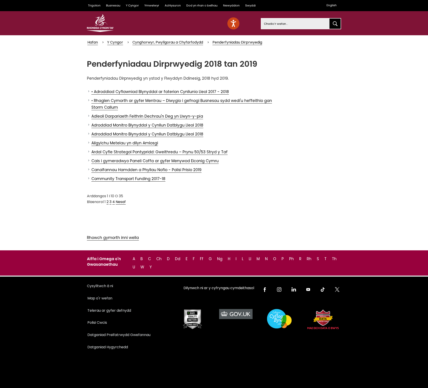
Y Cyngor (132, 5)
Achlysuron (173, 5)
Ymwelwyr (151, 5)
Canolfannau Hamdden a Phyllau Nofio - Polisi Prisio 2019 (146, 169)
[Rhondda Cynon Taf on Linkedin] (294, 289)
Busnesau (113, 5)
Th (334, 258)
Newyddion (231, 5)
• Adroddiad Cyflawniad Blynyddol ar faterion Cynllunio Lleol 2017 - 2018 (160, 91)
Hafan (92, 42)
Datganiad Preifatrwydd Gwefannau (118, 334)
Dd (177, 258)
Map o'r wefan (99, 298)
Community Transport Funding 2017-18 (128, 178)
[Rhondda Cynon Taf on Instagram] (279, 289)
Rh (309, 258)
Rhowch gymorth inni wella (113, 237)
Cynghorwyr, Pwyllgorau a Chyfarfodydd (167, 42)
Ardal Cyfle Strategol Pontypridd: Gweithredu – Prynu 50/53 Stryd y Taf (159, 152)
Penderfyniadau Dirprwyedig (237, 42)
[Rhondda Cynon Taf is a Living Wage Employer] (279, 318)
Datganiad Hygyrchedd (107, 347)
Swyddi (250, 5)
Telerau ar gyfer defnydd (109, 310)
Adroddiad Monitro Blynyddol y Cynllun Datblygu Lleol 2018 (147, 125)
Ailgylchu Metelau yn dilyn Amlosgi (124, 143)
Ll (250, 258)
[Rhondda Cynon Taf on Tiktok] (323, 289)
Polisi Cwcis (97, 322)
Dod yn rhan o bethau (202, 5)
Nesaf (121, 201)
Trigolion (94, 5)
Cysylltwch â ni (100, 285)
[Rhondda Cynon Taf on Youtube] (308, 289)
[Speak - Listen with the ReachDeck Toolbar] (233, 23)
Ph (291, 258)
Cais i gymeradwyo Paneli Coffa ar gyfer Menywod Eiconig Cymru (155, 161)
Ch (159, 258)
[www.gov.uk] (192, 319)
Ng (219, 258)
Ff (201, 258)
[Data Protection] (322, 319)
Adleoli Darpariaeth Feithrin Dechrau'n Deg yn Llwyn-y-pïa (147, 116)
